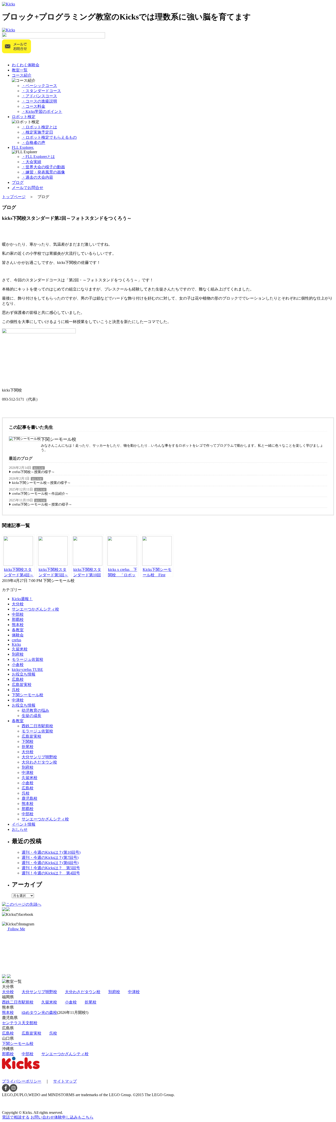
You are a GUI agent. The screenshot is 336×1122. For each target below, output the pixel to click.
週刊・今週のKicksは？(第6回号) (50, 863)
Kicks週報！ (22, 599)
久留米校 (20, 649)
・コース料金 (33, 106)
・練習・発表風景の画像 (43, 172)
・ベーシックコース (39, 86)
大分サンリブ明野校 (39, 757)
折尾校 (27, 747)
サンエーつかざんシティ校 (35, 609)
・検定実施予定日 (37, 132)
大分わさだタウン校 (39, 762)
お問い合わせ (62, 1117)
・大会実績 (31, 162)
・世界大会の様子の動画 (43, 167)
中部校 (18, 614)
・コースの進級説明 (39, 101)
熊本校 (18, 625)
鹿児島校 (29, 798)
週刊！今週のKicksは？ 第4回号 (51, 873)
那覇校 (18, 619)
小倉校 (18, 665)
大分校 (18, 604)
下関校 (27, 741)
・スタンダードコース (41, 91)
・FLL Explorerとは (38, 156)
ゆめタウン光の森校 (39, 1012)
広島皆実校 (21, 684)
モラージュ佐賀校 (27, 659)
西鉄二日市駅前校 (37, 726)
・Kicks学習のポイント (42, 111)
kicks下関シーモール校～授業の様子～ (41, 483)
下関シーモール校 (27, 695)
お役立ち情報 (23, 674)
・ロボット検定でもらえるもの (49, 137)
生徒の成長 (31, 716)
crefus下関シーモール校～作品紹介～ (40, 493)
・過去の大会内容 (37, 177)
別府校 (18, 654)
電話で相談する (16, 1117)
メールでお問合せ (27, 188)
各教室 (18, 630)
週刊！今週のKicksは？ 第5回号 (51, 868)
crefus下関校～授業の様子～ (33, 472)
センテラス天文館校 (19, 1023)
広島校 (18, 679)
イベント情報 (23, 824)
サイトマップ (65, 1081)
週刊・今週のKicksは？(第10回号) (51, 852)
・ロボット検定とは (39, 127)
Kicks (16, 644)
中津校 (18, 700)
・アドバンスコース (39, 96)
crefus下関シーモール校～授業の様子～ (42, 504)
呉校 (16, 690)
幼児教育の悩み (35, 710)
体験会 (18, 635)
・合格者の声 (33, 142)
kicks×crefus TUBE (27, 669)
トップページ (14, 197)
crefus (16, 640)
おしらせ (39, 468)
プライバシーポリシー (21, 1081)
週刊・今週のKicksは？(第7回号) (50, 857)
